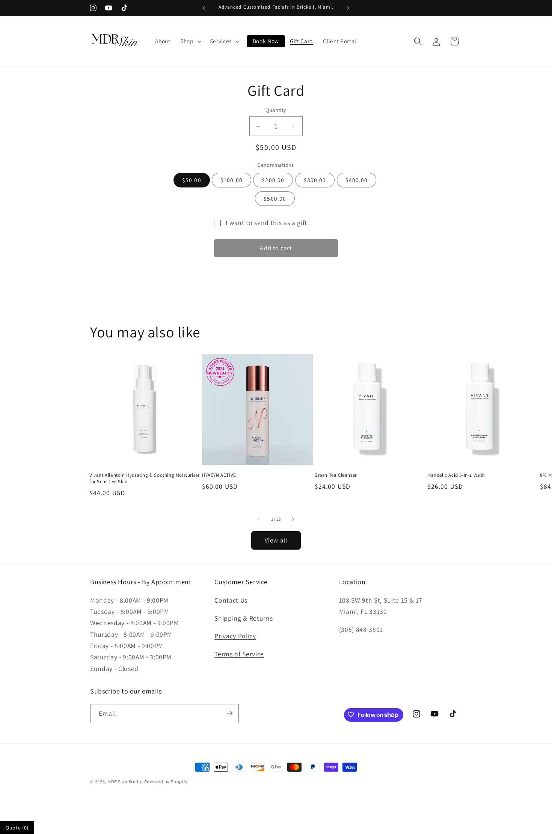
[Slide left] (258, 519)
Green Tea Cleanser (336, 475)
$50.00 (191, 179)
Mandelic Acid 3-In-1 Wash (456, 475)
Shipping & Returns (243, 617)
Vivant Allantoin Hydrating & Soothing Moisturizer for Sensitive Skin (144, 478)
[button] (190, 41)
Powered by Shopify (166, 781)
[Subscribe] (229, 713)
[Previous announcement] (204, 8)
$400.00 (356, 179)
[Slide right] (293, 519)
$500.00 (275, 198)
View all (276, 540)
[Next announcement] (348, 8)
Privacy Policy (235, 636)
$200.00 (273, 179)
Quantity (276, 109)
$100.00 (231, 179)
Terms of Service (239, 654)
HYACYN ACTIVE (219, 475)
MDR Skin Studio (125, 781)
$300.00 (315, 179)
